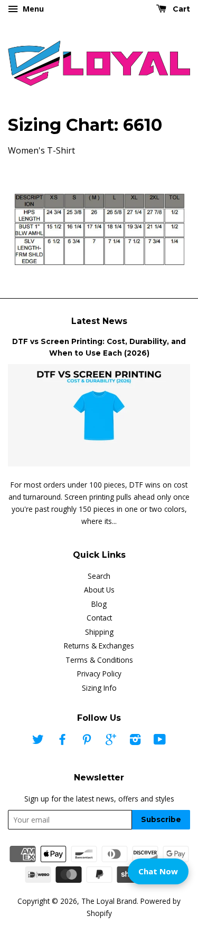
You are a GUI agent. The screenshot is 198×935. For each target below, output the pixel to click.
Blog (99, 604)
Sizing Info (99, 688)
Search (99, 576)
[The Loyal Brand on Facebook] (62, 741)
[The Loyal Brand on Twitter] (38, 741)
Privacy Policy (99, 674)
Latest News (99, 321)
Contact (99, 618)
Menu (32, 9)
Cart (180, 9)
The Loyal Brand (109, 901)
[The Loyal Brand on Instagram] (135, 741)
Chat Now (158, 871)
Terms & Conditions (99, 660)
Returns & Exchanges (99, 646)
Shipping (99, 632)
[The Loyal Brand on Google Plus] (111, 741)
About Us (99, 590)
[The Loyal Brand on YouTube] (160, 741)
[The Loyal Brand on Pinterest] (86, 741)
